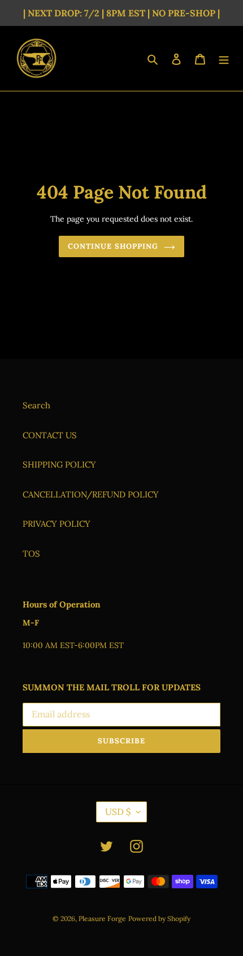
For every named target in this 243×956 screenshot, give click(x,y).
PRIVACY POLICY (56, 523)
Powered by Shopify (159, 918)
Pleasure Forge (102, 918)
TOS (31, 553)
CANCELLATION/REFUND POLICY (91, 494)
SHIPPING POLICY (59, 464)
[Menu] (224, 58)
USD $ (118, 811)
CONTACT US (50, 435)
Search (36, 405)
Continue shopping (113, 246)
